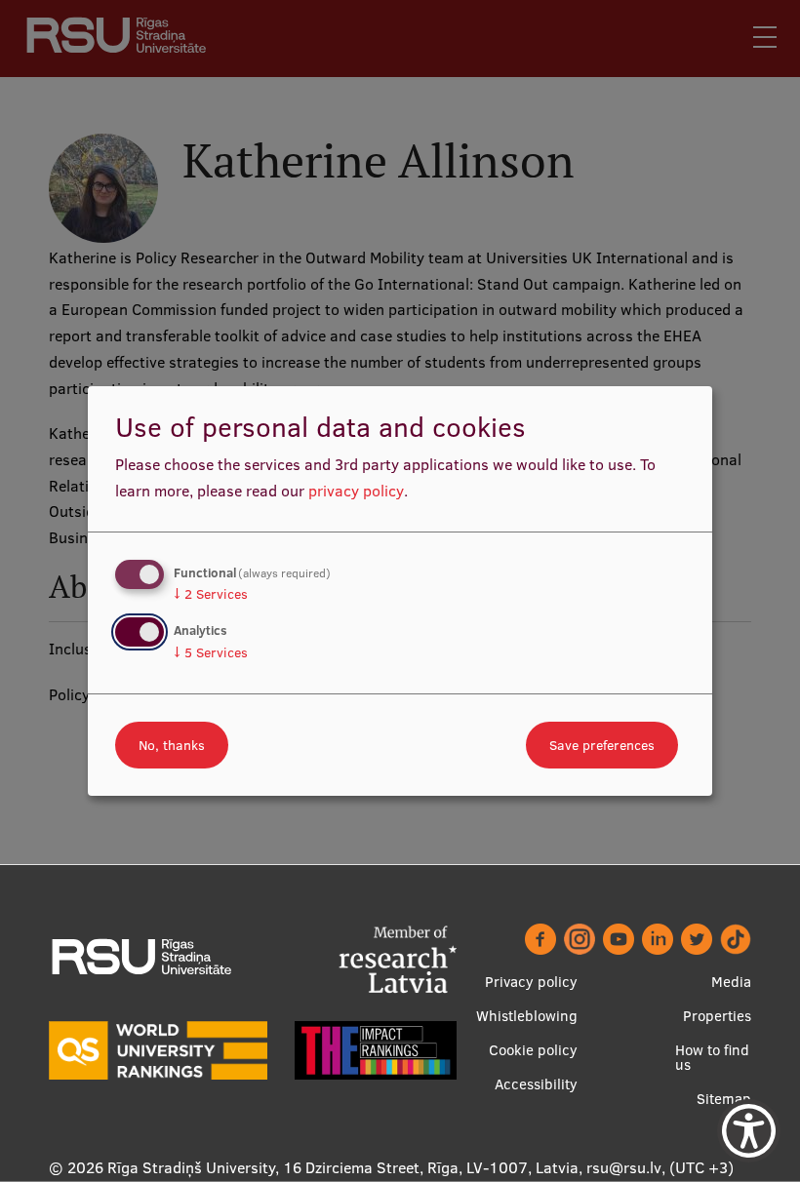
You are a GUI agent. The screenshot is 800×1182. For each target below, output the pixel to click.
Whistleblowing (527, 1015)
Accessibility (536, 1084)
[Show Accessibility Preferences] (748, 1130)
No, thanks (172, 745)
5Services (211, 652)
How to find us (712, 1057)
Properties (717, 1015)
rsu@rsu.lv (623, 1167)
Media (731, 981)
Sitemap (724, 1098)
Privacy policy (531, 981)
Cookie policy (533, 1050)
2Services (211, 594)
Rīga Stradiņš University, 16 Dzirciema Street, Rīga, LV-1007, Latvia (343, 1167)
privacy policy (356, 490)
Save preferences (602, 745)
